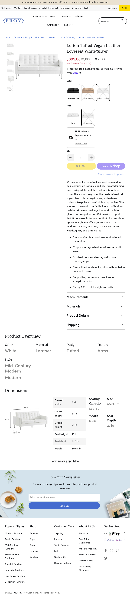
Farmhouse (65, 7)
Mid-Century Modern (11, 7)
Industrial (53, 7)
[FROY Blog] (114, 535)
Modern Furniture (14, 533)
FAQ (56, 551)
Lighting (33, 551)
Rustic (87, 7)
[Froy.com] (13, 21)
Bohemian (77, 7)
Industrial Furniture (14, 570)
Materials (73, 306)
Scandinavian (30, 7)
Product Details (78, 315)
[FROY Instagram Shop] (114, 541)
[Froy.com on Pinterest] (117, 551)
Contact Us (59, 557)
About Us (83, 533)
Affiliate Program (88, 548)
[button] (40, 17)
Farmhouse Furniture (15, 576)
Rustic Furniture (12, 539)
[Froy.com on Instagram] (111, 551)
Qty (68, 151)
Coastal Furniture (13, 564)
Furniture (33, 533)
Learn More (81, 143)
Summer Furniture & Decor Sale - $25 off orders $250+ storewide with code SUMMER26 (65, 2)
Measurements (77, 297)
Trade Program (62, 545)
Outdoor (33, 557)
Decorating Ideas (63, 563)
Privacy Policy (86, 560)
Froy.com (17, 592)
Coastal (43, 7)
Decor (32, 545)
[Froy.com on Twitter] (106, 558)
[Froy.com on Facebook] (106, 551)
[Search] (122, 20)
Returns (58, 539)
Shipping (73, 325)
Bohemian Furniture (15, 581)
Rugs (32, 539)
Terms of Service (87, 554)
